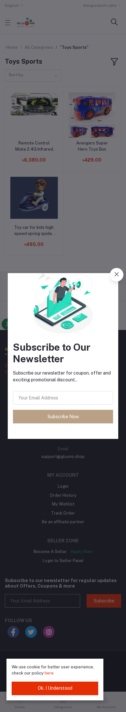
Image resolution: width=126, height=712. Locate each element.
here (49, 673)
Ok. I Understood (55, 688)
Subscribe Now (63, 416)
